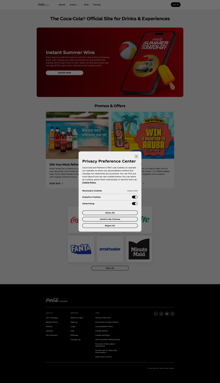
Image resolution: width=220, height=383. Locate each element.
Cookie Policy (89, 182)
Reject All (110, 225)
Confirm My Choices (110, 219)
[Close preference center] (136, 156)
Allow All (110, 213)
